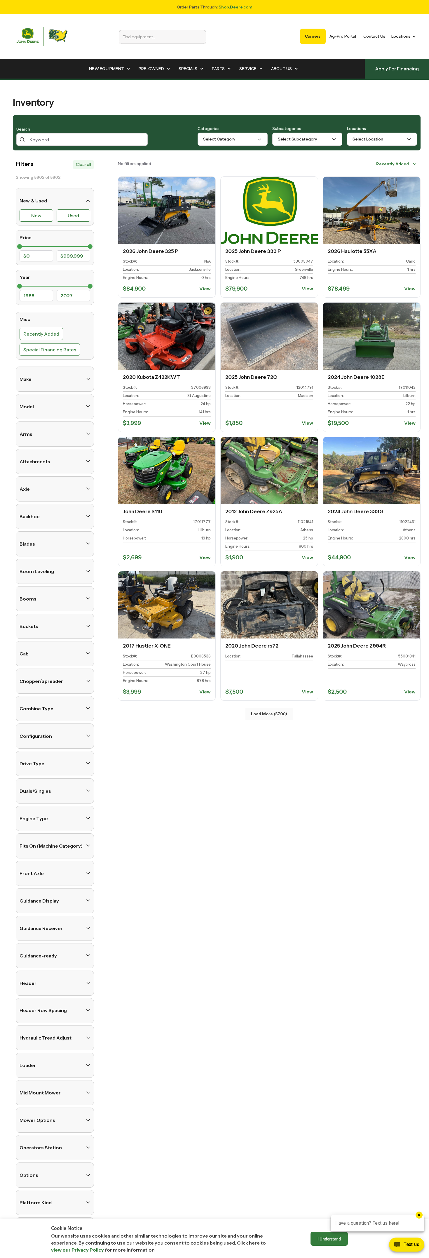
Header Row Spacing (43, 1010)
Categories (208, 128)
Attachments (35, 461)
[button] (402, 36)
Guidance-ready (38, 955)
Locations (356, 128)
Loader (28, 1065)
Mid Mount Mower (40, 1093)
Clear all (83, 164)
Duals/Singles (35, 791)
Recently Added (41, 333)
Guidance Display (39, 900)
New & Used (33, 201)
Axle (25, 489)
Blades (27, 543)
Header (28, 983)
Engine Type (34, 818)
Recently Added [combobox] (392, 163)
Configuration (36, 736)
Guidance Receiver (41, 928)
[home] (42, 36)
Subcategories (286, 128)
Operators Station (41, 1148)
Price (26, 237)
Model (27, 406)
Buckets (29, 626)
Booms (28, 598)
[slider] (19, 246)
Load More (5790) (269, 713)
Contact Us (374, 36)
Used (73, 215)
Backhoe (30, 516)
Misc (25, 319)
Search (23, 129)
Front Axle (32, 873)
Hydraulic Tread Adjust (46, 1038)
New (36, 215)
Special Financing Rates (49, 349)
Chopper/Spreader (41, 681)
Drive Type (32, 763)
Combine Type (36, 708)
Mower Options (37, 1120)
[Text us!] (406, 1246)
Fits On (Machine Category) (51, 846)
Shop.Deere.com (235, 7)
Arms (26, 434)
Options (29, 1175)
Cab (24, 653)
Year (25, 277)
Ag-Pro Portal (342, 36)
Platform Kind (36, 1202)
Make (26, 379)
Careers (312, 36)
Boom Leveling (37, 571)
